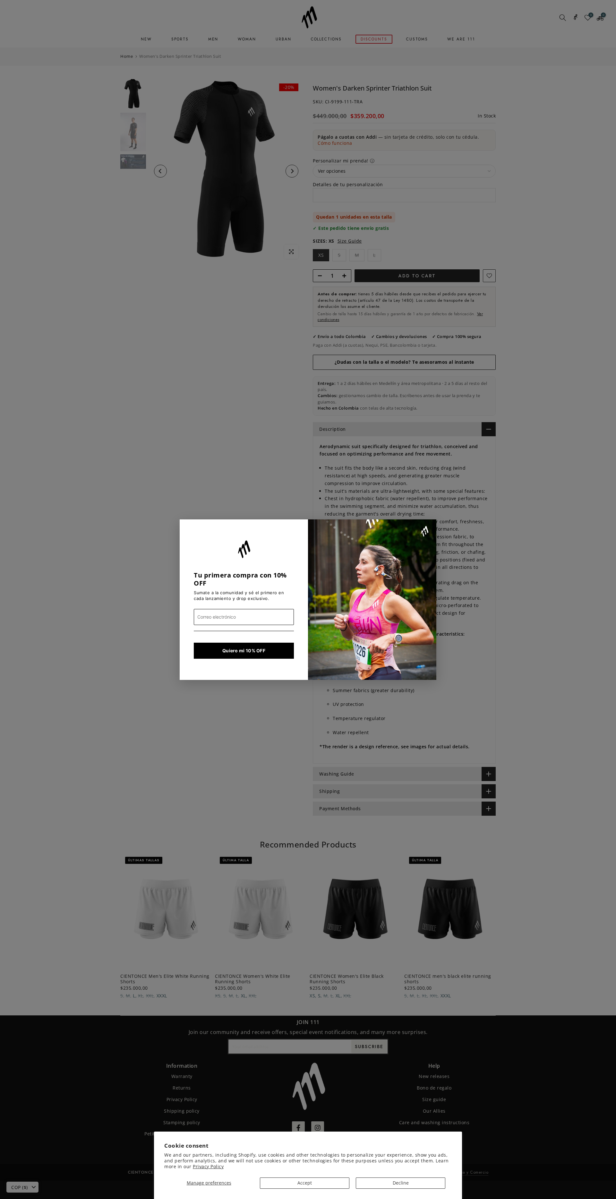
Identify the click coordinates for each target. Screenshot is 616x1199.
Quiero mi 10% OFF (243, 650)
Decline (401, 1183)
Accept (304, 1183)
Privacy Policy (208, 1166)
